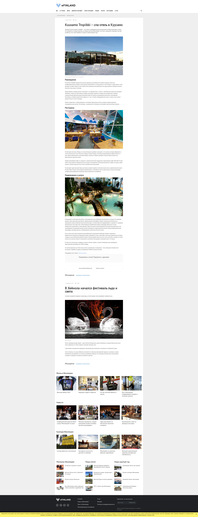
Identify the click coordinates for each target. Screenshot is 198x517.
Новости (59, 402)
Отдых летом (90, 462)
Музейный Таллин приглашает (131, 479)
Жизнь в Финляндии (64, 373)
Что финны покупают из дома (73, 465)
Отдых (97, 10)
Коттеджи (110, 10)
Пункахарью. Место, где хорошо (131, 465)
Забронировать (82, 253)
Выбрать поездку (77, 10)
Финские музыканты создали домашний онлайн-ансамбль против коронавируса (87, 423)
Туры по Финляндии (83, 504)
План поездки (88, 10)
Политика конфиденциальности (106, 504)
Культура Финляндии (64, 432)
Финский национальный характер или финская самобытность (129, 452)
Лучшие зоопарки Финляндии (131, 472)
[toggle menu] (57, 10)
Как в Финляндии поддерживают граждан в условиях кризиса (130, 394)
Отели (103, 10)
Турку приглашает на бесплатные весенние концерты (107, 423)
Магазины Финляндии (65, 462)
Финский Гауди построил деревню (103, 479)
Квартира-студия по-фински (87, 392)
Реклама (99, 501)
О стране (62, 10)
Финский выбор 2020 (63, 392)
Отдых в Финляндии (83, 501)
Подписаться (132, 502)
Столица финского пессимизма (66, 451)
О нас (116, 10)
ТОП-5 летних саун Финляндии (102, 486)
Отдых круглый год (121, 462)
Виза (68, 10)
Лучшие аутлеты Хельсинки (72, 479)
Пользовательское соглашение (86, 507)
